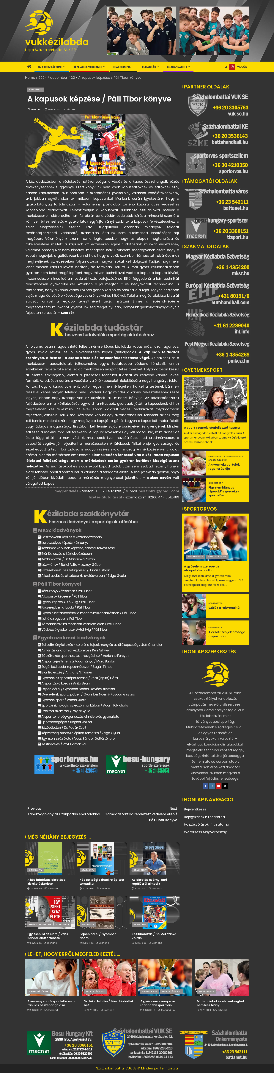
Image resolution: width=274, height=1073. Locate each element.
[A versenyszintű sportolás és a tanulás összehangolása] (52, 977)
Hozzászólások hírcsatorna (206, 824)
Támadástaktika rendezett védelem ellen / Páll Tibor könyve (141, 814)
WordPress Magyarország (205, 832)
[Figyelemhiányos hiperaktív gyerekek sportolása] (194, 490)
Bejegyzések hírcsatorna (204, 817)
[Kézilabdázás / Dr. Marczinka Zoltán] (154, 912)
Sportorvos (233, 456)
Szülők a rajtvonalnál (224, 608)
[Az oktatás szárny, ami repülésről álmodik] (154, 858)
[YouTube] (218, 786)
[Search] (225, 67)
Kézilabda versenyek (87, 67)
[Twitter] (225, 786)
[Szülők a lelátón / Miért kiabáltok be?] (109, 977)
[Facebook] (205, 786)
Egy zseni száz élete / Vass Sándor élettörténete (47, 936)
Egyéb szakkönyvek (40, 924)
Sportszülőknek (217, 460)
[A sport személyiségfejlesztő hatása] (215, 399)
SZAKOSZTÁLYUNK (50, 67)
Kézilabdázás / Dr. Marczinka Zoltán (154, 936)
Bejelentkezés (195, 809)
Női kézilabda (206, 991)
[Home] (29, 67)
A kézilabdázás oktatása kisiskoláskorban (46, 882)
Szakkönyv (35, 89)
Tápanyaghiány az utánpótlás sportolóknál (63, 811)
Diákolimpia (122, 67)
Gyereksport (195, 418)
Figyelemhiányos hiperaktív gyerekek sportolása (223, 491)
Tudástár (149, 67)
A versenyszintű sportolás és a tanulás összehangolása (51, 1003)
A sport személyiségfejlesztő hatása (212, 427)
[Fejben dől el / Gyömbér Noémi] (102, 912)
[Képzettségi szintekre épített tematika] (102, 858)
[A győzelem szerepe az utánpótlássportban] (215, 538)
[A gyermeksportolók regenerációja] (194, 463)
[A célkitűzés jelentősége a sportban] (194, 632)
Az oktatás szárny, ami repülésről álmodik (149, 882)
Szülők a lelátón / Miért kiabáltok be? (109, 1003)
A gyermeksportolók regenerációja (224, 466)
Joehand (36, 109)
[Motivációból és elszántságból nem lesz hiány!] (222, 977)
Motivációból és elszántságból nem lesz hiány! (220, 1003)
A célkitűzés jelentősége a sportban (226, 634)
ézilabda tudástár (103, 327)
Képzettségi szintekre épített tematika (102, 882)
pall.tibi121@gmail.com (158, 491)
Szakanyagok (177, 67)
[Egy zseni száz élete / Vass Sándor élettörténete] (50, 912)
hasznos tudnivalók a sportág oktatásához (109, 335)
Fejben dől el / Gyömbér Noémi (98, 936)
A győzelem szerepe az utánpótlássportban (201, 568)
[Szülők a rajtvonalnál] (194, 606)
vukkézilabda (57, 42)
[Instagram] (212, 786)
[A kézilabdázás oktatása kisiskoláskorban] (50, 858)
